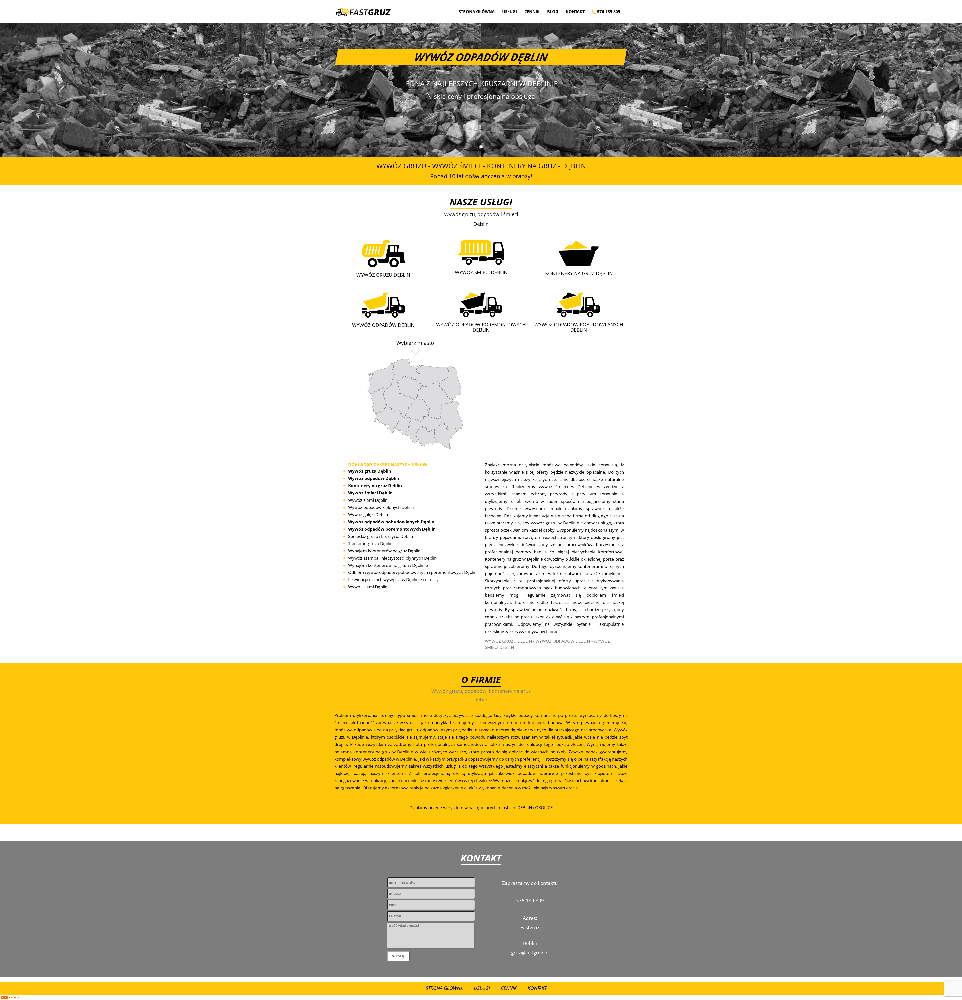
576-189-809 (608, 11)
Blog (552, 11)
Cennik (532, 11)
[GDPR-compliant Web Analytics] (10, 997)
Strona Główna (477, 11)
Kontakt (575, 11)
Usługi (509, 11)
